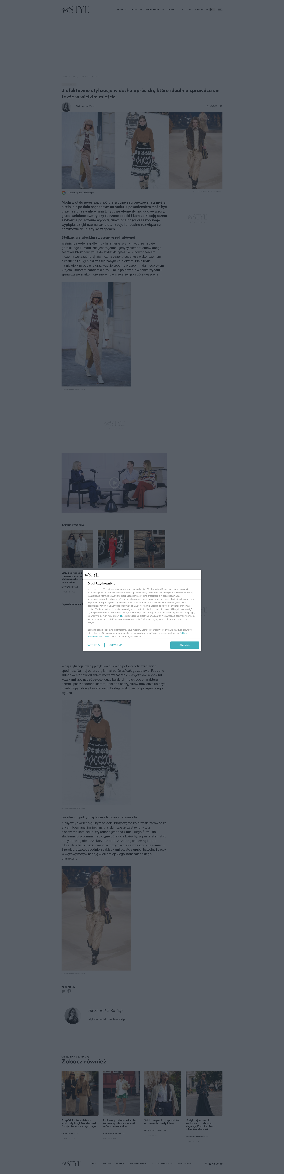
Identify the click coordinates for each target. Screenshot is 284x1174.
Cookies (105, 636)
